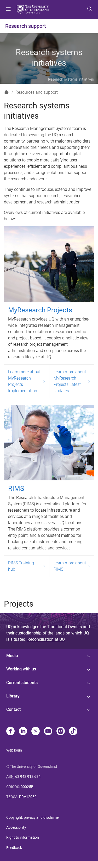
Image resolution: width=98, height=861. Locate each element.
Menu (8, 9)
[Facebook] (10, 731)
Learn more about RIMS (70, 566)
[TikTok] (73, 731)
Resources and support (36, 92)
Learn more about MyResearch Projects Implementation (24, 381)
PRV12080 (28, 797)
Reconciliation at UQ (46, 639)
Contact (13, 709)
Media (12, 655)
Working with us (21, 668)
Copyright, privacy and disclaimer (33, 817)
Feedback (14, 848)
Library (13, 696)
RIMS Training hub (21, 566)
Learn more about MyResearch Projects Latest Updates (70, 381)
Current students (22, 682)
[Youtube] (48, 731)
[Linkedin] (23, 731)
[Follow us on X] (35, 731)
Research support (25, 26)
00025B (27, 787)
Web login (14, 750)
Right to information (22, 837)
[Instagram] (60, 731)
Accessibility (16, 827)
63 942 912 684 (28, 776)
